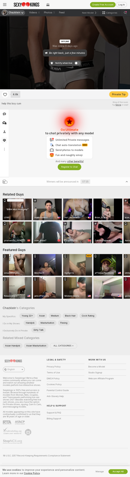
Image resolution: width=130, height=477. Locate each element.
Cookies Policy (54, 384)
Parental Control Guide (58, 390)
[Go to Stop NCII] (13, 442)
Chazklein (9, 308)
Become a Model (96, 367)
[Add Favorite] (5, 94)
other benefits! (75, 161)
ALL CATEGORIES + (63, 345)
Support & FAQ (54, 413)
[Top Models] (47, 4)
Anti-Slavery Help (55, 396)
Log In (121, 4)
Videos (34, 12)
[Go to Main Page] (26, 4)
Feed (61, 12)
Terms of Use (53, 372)
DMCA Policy (53, 378)
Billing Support (54, 418)
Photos (49, 12)
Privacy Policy (54, 367)
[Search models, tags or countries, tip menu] (125, 12)
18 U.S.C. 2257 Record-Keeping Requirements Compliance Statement (36, 456)
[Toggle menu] (4, 4)
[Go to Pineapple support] (28, 432)
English (11, 369)
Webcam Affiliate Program (101, 378)
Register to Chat (69, 167)
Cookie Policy (32, 473)
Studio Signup (95, 372)
